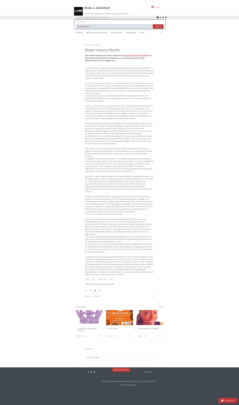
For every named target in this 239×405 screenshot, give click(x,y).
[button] (161, 32)
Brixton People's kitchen (97, 32)
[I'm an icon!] (119, 317)
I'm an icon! (112, 328)
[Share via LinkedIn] (95, 290)
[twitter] (163, 17)
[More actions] (153, 45)
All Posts (79, 32)
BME (87, 279)
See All (161, 306)
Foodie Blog (130, 32)
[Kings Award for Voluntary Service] (89, 317)
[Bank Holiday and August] (149, 317)
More (141, 32)
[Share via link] (99, 290)
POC (93, 279)
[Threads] (158, 17)
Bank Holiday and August (148, 328)
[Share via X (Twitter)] (90, 290)
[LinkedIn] (166, 17)
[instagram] (160, 17)
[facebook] (89, 372)
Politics (87, 284)
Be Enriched (116, 32)
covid (111, 279)
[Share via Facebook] (86, 290)
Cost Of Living (102, 279)
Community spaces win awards (87, 329)
